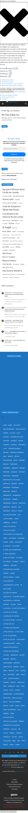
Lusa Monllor (11, 250)
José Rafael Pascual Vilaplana (16, 241)
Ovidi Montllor (7, 264)
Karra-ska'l (12, 247)
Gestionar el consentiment (8, 812)
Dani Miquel (15, 220)
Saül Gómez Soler (21, 274)
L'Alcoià (18, 247)
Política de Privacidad (8, 97)
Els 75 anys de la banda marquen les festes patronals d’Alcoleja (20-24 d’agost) (14, 294)
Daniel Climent (6, 220)
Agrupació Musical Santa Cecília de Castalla (13, 191)
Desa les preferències (7, 91)
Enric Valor (6, 231)
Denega (9, 89)
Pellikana (22, 264)
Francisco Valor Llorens (16, 234)
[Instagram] (10, 752)
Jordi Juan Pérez (8, 292)
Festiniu (14, 231)
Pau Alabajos (16, 264)
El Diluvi (11, 223)
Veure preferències (18, 89)
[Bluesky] (18, 752)
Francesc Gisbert (6, 234)
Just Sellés (5, 247)
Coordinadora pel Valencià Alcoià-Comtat (12, 215)
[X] (14, 752)
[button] (14, 23)
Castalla (17, 199)
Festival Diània (21, 231)
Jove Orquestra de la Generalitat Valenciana (12, 244)
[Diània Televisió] (14, 104)
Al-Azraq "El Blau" (7, 196)
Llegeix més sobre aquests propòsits (12, 85)
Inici (2, 108)
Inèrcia (18, 238)
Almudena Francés (18, 196)
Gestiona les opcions (8, 80)
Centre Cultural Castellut (9, 203)
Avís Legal (4, 99)
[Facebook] (5, 752)
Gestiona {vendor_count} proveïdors (12, 83)
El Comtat (4, 223)
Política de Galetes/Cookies (10, 95)
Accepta (3, 89)
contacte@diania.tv (21, 771)
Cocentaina (20, 203)
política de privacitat (13, 160)
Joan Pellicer (5, 241)
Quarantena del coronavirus (8, 274)
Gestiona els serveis (7, 82)
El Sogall (6, 227)
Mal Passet (7, 253)
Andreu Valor (8, 199)
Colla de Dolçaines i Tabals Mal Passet (11, 208)
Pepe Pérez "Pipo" (7, 267)
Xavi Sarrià (16, 277)
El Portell (17, 223)
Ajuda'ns (4, 173)
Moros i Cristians (8, 257)
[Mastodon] (22, 752)
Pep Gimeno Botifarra (12, 270)
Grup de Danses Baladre (8, 238)
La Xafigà (4, 250)
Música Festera (9, 260)
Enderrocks (15, 227)
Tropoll (11, 277)
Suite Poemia (5, 277)
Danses (21, 220)
